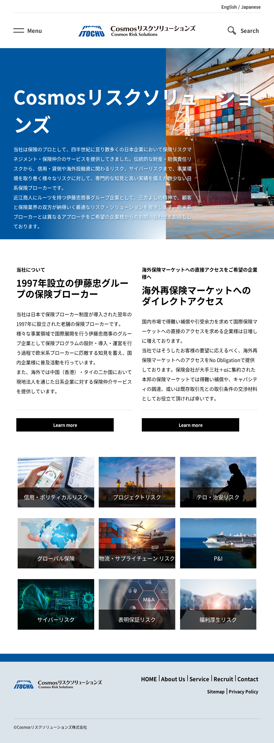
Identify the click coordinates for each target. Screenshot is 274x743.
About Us (173, 679)
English (229, 6)
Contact (247, 679)
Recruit (223, 679)
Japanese (251, 6)
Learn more (65, 425)
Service (199, 679)
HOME (149, 679)
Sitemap (215, 691)
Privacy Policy (243, 691)
